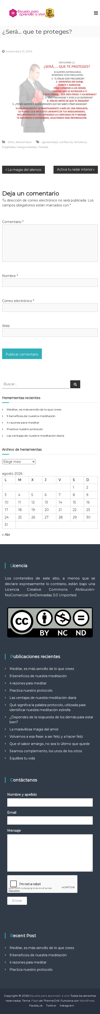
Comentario (12, 222)
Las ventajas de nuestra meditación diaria (35, 435)
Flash (34, 1000)
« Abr (6, 534)
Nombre (10, 276)
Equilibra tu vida (22, 758)
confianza (66, 142)
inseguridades (26, 147)
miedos (43, 147)
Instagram (67, 1005)
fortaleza (80, 142)
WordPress (87, 1000)
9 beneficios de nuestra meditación (31, 416)
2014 (11, 142)
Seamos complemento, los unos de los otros (46, 751)
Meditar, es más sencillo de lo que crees (34, 409)
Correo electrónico (18, 301)
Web (6, 326)
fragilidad (8, 147)
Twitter (51, 1005)
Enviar (17, 901)
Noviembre (24, 142)
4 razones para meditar (23, 422)
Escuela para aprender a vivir (50, 995)
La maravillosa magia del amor (34, 729)
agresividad (50, 142)
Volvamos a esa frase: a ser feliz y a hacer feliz (46, 736)
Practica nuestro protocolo (25, 429)
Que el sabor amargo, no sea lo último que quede (50, 744)
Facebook (36, 1005)
